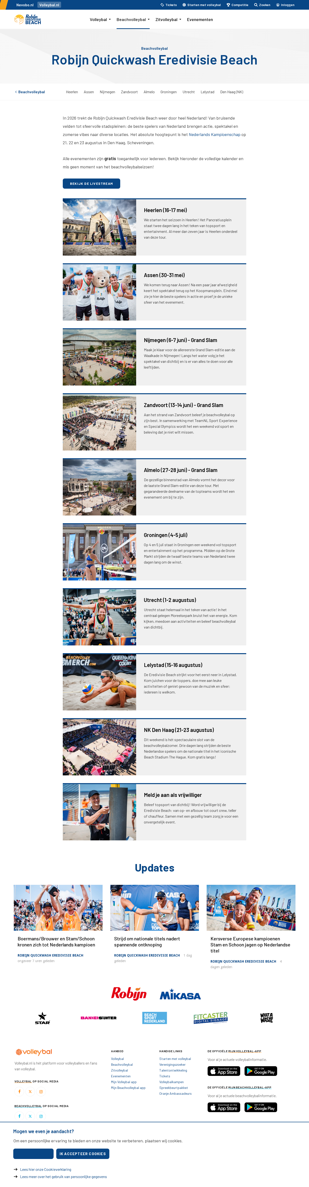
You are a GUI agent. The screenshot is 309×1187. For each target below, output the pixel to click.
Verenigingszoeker (172, 1064)
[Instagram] (41, 1091)
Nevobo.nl (25, 4)
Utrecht (189, 91)
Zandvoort (129, 91)
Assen (89, 91)
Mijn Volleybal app (124, 1082)
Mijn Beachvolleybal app (128, 1088)
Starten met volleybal (175, 1059)
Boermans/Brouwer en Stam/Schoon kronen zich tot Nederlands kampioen (56, 941)
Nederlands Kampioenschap (214, 134)
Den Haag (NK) (231, 91)
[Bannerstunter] (98, 1017)
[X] (30, 1091)
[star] (42, 1017)
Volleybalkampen (171, 1082)
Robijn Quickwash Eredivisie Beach (50, 955)
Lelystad (207, 91)
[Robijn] (129, 993)
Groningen (169, 91)
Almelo (149, 91)
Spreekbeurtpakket (173, 1088)
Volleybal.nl (49, 4)
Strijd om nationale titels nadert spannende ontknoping (147, 941)
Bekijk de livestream (91, 183)
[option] (42, 1017)
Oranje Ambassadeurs (175, 1093)
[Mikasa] (180, 993)
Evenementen (200, 19)
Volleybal (98, 19)
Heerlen (72, 91)
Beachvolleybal (131, 19)
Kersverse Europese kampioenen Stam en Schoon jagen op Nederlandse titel (250, 944)
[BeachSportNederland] (154, 1017)
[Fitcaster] (210, 1017)
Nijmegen (107, 91)
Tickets (164, 1076)
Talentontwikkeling (173, 1070)
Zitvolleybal (166, 19)
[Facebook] (19, 1091)
